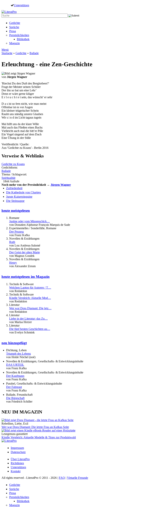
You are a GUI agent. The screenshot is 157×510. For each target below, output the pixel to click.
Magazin (14, 43)
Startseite (7, 53)
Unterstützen (21, 5)
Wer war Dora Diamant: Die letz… (30, 308)
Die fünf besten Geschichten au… (29, 329)
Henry (13, 262)
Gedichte (14, 23)
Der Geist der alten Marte (24, 252)
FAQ (62, 477)
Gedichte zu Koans (13, 164)
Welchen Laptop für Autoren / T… (30, 287)
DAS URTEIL (15, 364)
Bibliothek (23, 39)
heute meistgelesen (16, 211)
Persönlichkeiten (19, 35)
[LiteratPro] (9, 11)
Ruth (12, 242)
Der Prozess (16, 231)
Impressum (17, 447)
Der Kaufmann (15, 375)
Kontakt (15, 471)
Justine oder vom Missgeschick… (29, 221)
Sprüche (14, 27)
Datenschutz (18, 452)
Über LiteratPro (20, 459)
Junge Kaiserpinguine (19, 196)
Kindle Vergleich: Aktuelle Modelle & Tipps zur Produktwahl (39, 437)
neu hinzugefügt (14, 343)
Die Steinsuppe (15, 200)
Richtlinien (17, 463)
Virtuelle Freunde (77, 477)
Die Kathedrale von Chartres (23, 192)
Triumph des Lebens (18, 353)
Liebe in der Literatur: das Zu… (28, 318)
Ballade (34, 53)
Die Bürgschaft (15, 398)
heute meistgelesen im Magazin (26, 277)
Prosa (12, 31)
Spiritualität (8, 177)
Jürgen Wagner (61, 184)
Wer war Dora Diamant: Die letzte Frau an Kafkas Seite (35, 427)
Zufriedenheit (14, 188)
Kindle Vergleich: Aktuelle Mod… (30, 298)
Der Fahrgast (14, 387)
